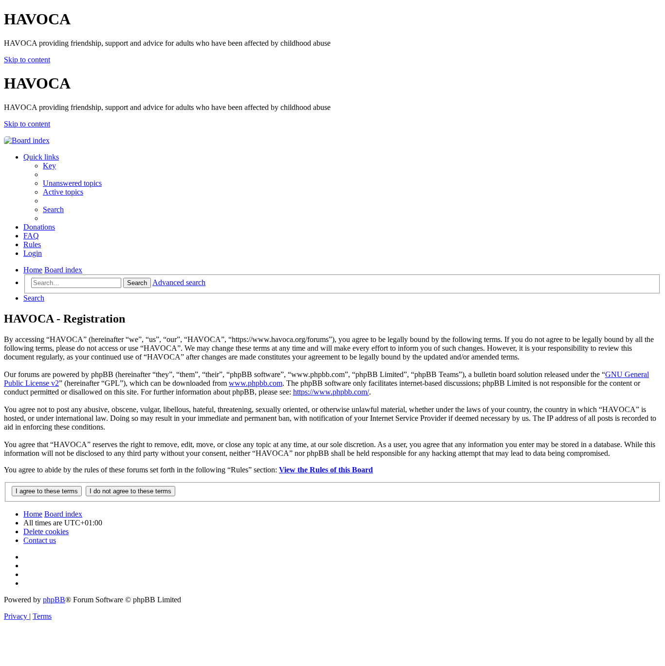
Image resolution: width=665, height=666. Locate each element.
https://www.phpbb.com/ (331, 392)
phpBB (54, 599)
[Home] (27, 140)
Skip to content (27, 59)
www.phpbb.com (255, 383)
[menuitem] (49, 166)
